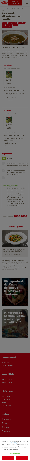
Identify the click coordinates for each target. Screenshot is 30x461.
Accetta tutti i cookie (22, 458)
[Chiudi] (27, 440)
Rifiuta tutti (7, 458)
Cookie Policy (14, 442)
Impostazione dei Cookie (15, 453)
